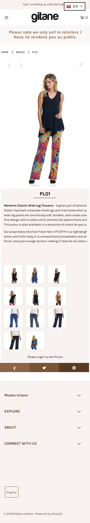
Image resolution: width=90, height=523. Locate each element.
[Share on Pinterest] (74, 367)
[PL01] (81, 65)
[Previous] (9, 65)
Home (5, 52)
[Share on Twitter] (44, 367)
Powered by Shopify (49, 513)
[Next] (20, 65)
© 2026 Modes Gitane (18, 513)
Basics (20, 52)
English (11, 492)
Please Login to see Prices (45, 357)
